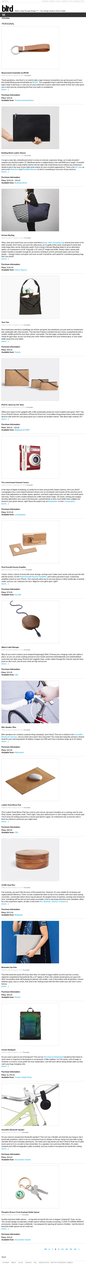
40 (75, 1249)
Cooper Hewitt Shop (23, 1077)
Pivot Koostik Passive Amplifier (33, 577)
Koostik (18, 595)
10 (62, 1249)
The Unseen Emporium (53, 1057)
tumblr (70, 1262)
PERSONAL (6, 18)
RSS (71, 1)
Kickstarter (52, 501)
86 (45, 1249)
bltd (7, 8)
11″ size (78, 167)
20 (67, 1249)
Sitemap (45, 1)
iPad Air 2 (14, 169)
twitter (53, 1262)
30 (71, 1249)
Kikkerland (19, 752)
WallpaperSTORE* (22, 430)
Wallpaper (19, 915)
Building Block (21, 183)
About (52, 1)
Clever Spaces (21, 270)
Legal (58, 1)
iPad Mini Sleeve (29, 169)
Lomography (69, 501)
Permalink (27, 75)
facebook (62, 1262)
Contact (65, 1)
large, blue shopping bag (53, 243)
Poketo (18, 352)
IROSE (35, 82)
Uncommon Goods (23, 1160)
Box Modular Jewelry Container (53, 901)
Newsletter (79, 1)
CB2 (16, 675)
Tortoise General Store (24, 100)
